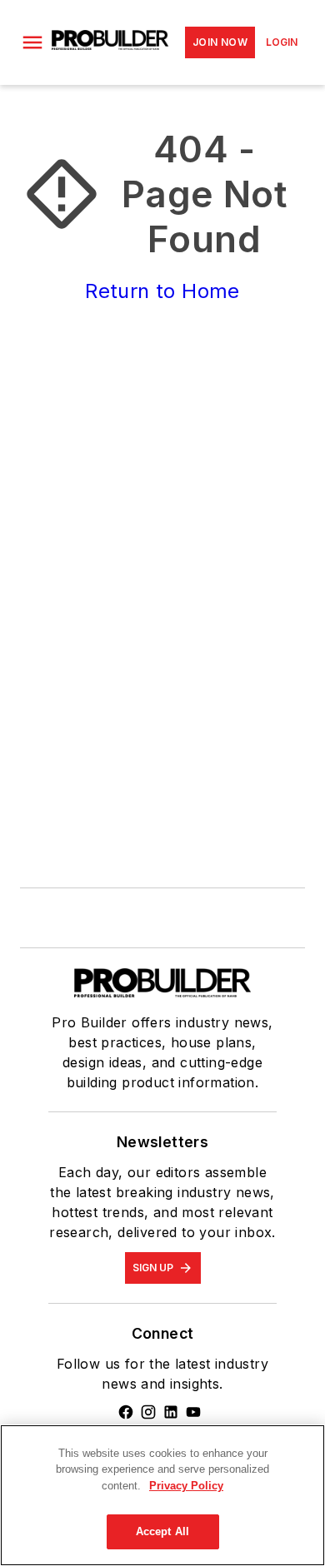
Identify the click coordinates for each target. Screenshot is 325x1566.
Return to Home (162, 291)
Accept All (162, 1531)
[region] (162, 1495)
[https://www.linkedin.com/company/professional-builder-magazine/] (170, 1412)
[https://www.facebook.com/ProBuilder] (126, 1412)
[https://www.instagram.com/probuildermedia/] (148, 1412)
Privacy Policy (186, 1485)
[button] (32, 42)
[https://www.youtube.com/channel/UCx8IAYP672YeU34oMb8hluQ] (193, 1412)
